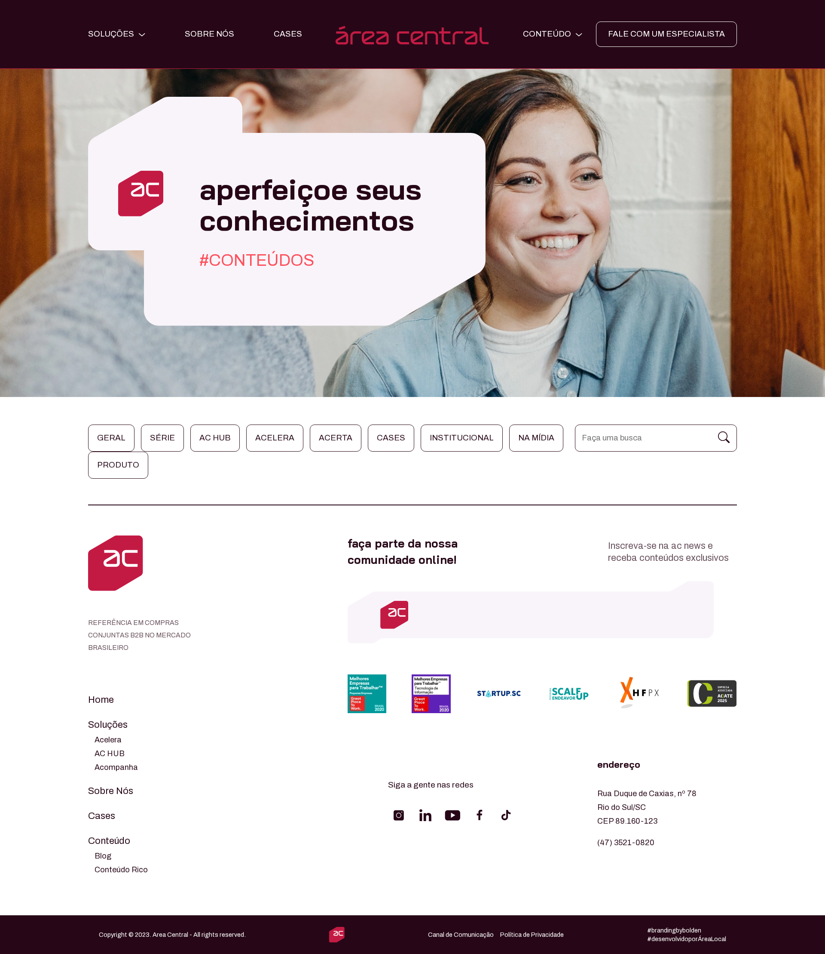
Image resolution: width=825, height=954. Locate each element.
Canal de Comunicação (461, 934)
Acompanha (116, 767)
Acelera (274, 437)
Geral (111, 437)
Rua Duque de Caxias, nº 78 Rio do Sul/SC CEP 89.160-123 (647, 807)
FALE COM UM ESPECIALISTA (666, 33)
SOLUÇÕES (111, 34)
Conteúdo (109, 841)
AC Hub (215, 437)
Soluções (108, 725)
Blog (103, 856)
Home (101, 700)
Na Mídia (536, 437)
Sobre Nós (209, 34)
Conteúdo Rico (121, 869)
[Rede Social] (398, 815)
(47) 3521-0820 (625, 842)
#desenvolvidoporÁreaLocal (686, 939)
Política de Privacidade (532, 934)
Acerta (335, 437)
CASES (288, 34)
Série (162, 437)
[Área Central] (412, 34)
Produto (118, 464)
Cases (391, 437)
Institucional (462, 437)
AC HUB (110, 753)
